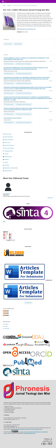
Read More (50, 197)
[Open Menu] (2, 1)
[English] (25, 280)
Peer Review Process (9, 145)
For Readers (5, 324)
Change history (8, 170)
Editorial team (8, 156)
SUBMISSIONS (28, 302)
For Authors (5, 326)
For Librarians (6, 328)
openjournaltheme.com (29, 433)
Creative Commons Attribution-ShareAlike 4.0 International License (26, 429)
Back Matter (19, 44)
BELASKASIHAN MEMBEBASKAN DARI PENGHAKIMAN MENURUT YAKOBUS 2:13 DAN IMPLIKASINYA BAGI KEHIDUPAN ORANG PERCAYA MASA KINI (26, 68)
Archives (9, 5)
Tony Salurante (6, 193)
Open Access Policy (9, 148)
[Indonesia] (24, 300)
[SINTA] (28, 220)
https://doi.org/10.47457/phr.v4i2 (28, 29)
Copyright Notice (9, 151)
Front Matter (9, 44)
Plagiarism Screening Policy (11, 168)
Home (4, 5)
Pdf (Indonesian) (9, 63)
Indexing (7, 165)
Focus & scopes (7, 134)
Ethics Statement (9, 137)
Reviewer (6, 159)
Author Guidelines (8, 139)
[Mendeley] (3, 221)
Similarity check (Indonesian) (24, 63)
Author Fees (7, 142)
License (6, 153)
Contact (6, 162)
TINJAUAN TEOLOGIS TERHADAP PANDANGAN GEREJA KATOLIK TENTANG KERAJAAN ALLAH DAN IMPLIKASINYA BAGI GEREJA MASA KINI (26, 109)
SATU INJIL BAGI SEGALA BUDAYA (13, 118)
